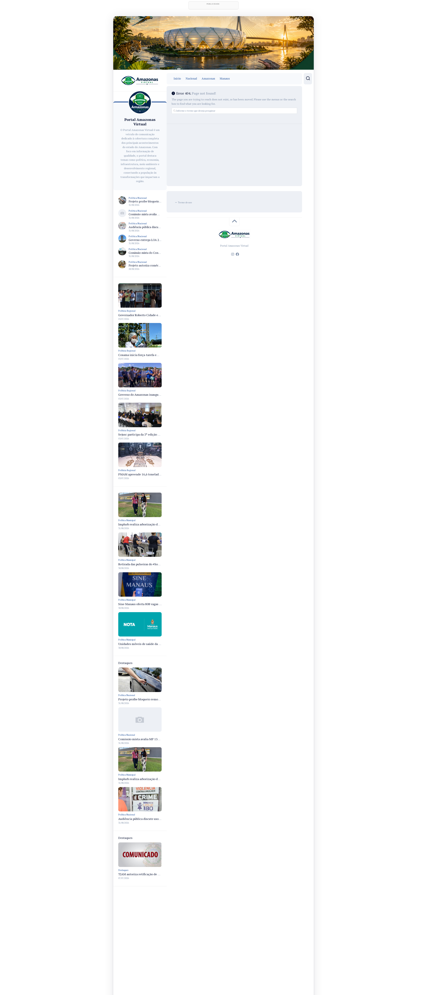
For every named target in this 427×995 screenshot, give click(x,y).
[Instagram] (232, 254)
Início (177, 78)
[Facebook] (237, 254)
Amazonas (208, 78)
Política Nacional (138, 197)
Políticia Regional (126, 310)
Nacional (191, 78)
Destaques (123, 870)
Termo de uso (185, 202)
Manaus (225, 78)
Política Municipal (126, 520)
